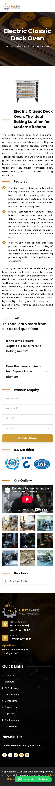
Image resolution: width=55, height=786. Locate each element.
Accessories (11, 726)
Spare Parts (11, 707)
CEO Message (12, 688)
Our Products (12, 720)
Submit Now (29, 438)
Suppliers (9, 713)
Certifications (12, 694)
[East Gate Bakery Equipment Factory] (11, 6)
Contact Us (11, 700)
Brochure (9, 681)
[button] (33, 779)
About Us (9, 675)
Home (9, 46)
